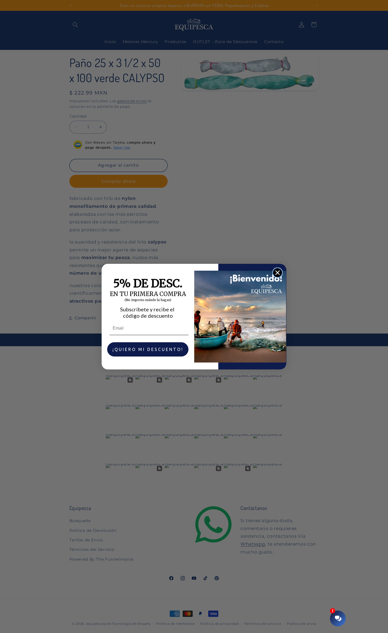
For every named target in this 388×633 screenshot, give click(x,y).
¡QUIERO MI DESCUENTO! (147, 349)
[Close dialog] (277, 272)
